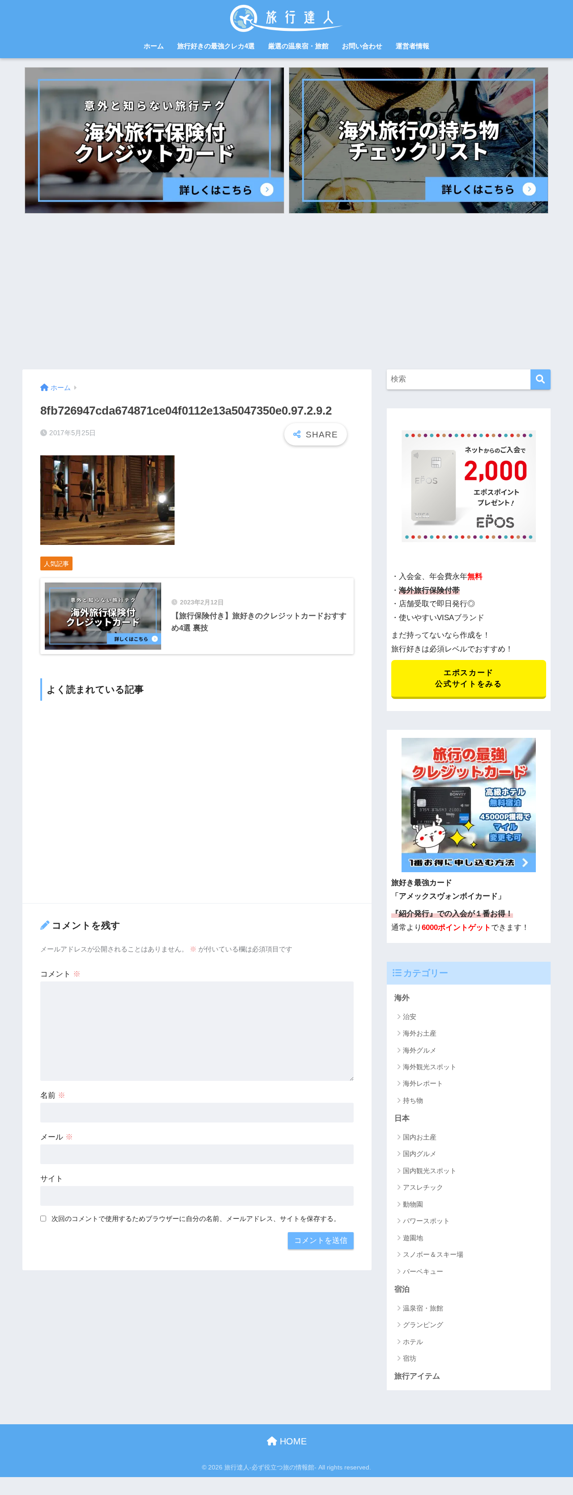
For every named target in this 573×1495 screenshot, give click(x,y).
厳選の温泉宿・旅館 (298, 46)
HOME (292, 1441)
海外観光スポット (430, 1067)
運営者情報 (412, 46)
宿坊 (409, 1358)
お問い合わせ (362, 46)
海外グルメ (419, 1050)
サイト (51, 1178)
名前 (52, 1095)
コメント (60, 974)
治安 (409, 1016)
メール (56, 1137)
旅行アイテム (417, 1376)
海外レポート (423, 1083)
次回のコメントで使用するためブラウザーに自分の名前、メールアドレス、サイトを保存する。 (195, 1218)
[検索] (540, 379)
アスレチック (423, 1187)
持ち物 (413, 1100)
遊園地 (413, 1238)
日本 (402, 1118)
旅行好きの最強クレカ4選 (216, 46)
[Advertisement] (286, 291)
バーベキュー (423, 1271)
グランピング (423, 1324)
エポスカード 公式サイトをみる (468, 678)
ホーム (154, 46)
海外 (402, 998)
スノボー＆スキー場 (433, 1254)
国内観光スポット (430, 1170)
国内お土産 (419, 1137)
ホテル (413, 1341)
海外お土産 (419, 1033)
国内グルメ (419, 1153)
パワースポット (426, 1221)
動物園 (413, 1204)
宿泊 (402, 1289)
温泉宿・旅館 (423, 1308)
